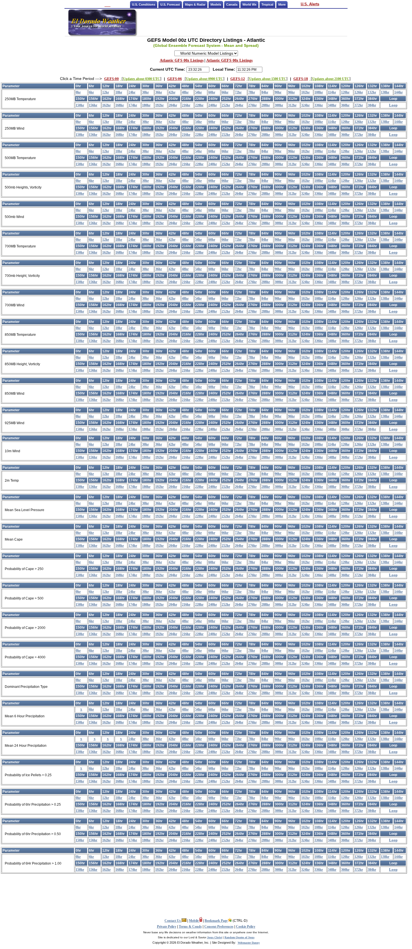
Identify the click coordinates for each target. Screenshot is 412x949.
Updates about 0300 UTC (141, 79)
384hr (372, 105)
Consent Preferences (218, 927)
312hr (292, 105)
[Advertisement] (242, 22)
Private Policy (166, 927)
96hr (291, 92)
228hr (199, 105)
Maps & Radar (195, 4)
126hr (359, 92)
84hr (264, 92)
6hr (91, 92)
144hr (398, 92)
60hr (212, 92)
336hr (318, 105)
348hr (332, 105)
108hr (318, 92)
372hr (359, 105)
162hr (106, 105)
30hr (145, 92)
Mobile (194, 921)
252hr (226, 105)
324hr (305, 105)
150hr (80, 105)
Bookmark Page (216, 921)
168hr (119, 105)
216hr (186, 105)
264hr (239, 105)
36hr (158, 92)
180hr (146, 105)
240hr (213, 105)
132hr (372, 92)
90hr (278, 92)
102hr (305, 92)
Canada (231, 4)
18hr (118, 92)
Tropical (267, 4)
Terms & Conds (190, 927)
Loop (393, 105)
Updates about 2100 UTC (330, 79)
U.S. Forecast (170, 4)
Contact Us (173, 921)
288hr (265, 105)
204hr (173, 105)
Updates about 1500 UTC (267, 79)
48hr (185, 92)
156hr (93, 105)
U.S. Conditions (143, 4)
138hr (385, 92)
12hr (105, 92)
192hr (159, 105)
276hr (252, 105)
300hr (279, 105)
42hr (172, 92)
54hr (198, 92)
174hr (133, 105)
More (282, 4)
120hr (345, 92)
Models (215, 4)
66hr (225, 92)
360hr (345, 105)
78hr (251, 92)
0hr (78, 92)
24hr (132, 92)
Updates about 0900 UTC (204, 79)
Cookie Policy (245, 927)
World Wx (249, 4)
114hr (332, 92)
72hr (238, 92)
